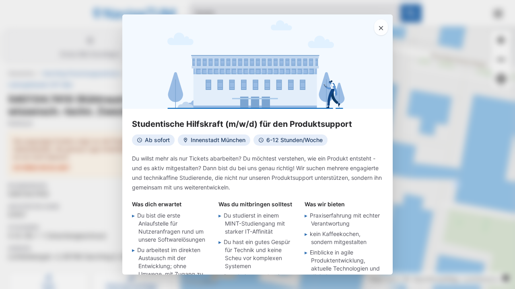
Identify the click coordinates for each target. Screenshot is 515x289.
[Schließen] (381, 27)
